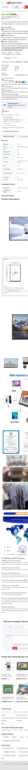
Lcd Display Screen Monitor (9, 752)
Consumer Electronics (10, 11)
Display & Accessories (21, 11)
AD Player (14, 737)
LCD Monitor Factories (8, 748)
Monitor (22, 737)
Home (3, 11)
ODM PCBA (4, 720)
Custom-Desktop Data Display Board (10, 718)
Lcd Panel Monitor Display (9, 755)
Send (15, 648)
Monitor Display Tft (23, 755)
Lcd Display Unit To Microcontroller (11, 740)
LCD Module (6, 737)
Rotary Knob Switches (21, 715)
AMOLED (4, 715)
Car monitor (18, 720)
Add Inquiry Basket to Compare (10, 131)
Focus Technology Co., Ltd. (19, 763)
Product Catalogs (23, 712)
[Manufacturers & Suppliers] (14, 2)
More (3, 758)
